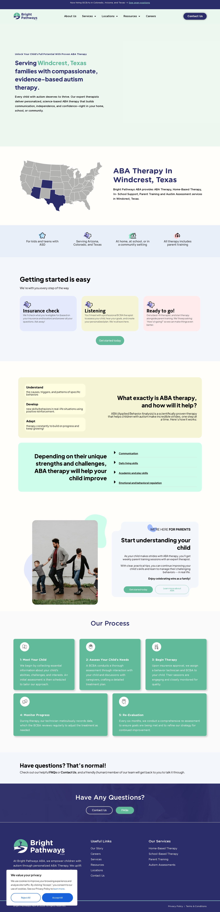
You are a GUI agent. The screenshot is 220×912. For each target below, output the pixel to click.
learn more (59, 888)
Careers (151, 16)
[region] (41, 888)
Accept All (57, 897)
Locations (108, 16)
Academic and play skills (133, 472)
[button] (154, 452)
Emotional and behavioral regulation (140, 482)
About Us (70, 16)
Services (87, 16)
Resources (130, 16)
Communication (128, 453)
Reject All (25, 897)
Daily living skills (128, 463)
